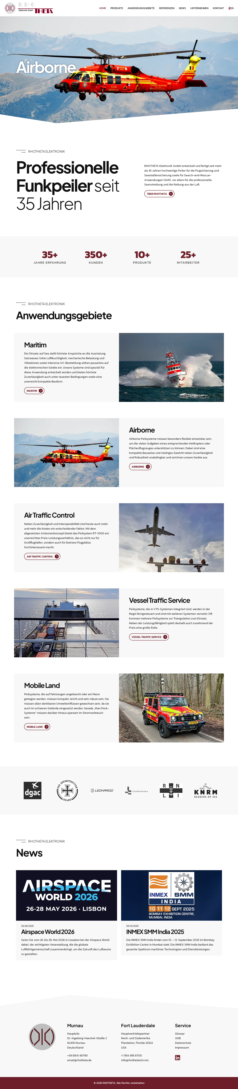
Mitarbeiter (188, 262)
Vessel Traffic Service (146, 637)
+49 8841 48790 (77, 1055)
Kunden (96, 262)
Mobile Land (35, 727)
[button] (16, 967)
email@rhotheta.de (79, 1060)
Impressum (182, 1047)
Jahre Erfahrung (50, 262)
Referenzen (167, 8)
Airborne (138, 467)
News (182, 8)
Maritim (32, 391)
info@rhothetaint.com (135, 1060)
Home (102, 8)
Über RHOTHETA (157, 194)
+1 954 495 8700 (131, 1055)
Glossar (180, 1033)
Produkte (116, 8)
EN (232, 8)
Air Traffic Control (40, 556)
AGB (178, 1038)
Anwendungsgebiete (141, 8)
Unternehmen (199, 8)
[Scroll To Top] (232, 1085)
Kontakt (218, 8)
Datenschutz (183, 1043)
